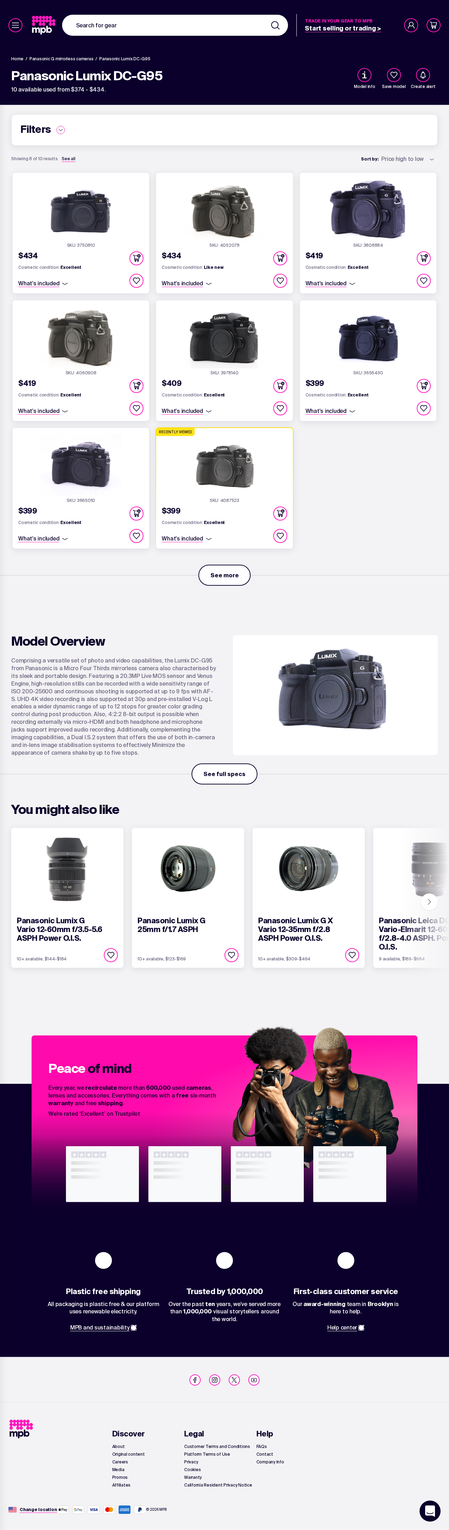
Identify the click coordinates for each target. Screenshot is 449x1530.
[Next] (429, 901)
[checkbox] (394, 75)
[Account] (411, 25)
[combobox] (175, 25)
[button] (136, 258)
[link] (44, 25)
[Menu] (15, 25)
